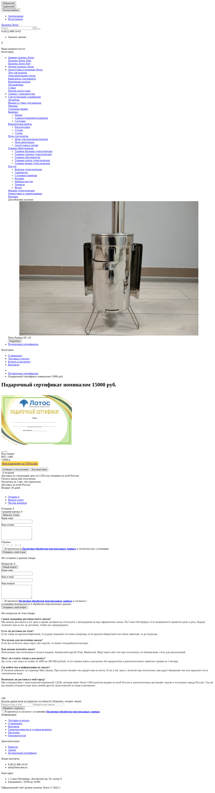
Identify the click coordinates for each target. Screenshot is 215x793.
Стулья (19, 130)
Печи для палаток (18, 136)
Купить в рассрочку (19, 361)
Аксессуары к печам (26, 145)
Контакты (13, 364)
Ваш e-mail (7, 576)
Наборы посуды (24, 181)
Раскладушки (22, 127)
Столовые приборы (26, 175)
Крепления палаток (19, 81)
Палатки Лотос (10, 24)
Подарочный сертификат (22, 753)
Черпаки (13, 105)
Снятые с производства (21, 93)
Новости (13, 746)
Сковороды (21, 172)
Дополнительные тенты (21, 75)
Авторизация (15, 16)
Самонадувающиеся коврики (31, 118)
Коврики (13, 112)
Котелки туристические (28, 169)
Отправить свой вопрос (15, 607)
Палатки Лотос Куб (19, 63)
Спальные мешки (18, 108)
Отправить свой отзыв (14, 552)
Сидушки (20, 121)
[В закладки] (2, 451)
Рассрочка (14, 732)
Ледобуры (13, 99)
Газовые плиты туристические (32, 160)
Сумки (12, 87)
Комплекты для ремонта (22, 78)
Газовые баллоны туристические (33, 151)
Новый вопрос (10, 567)
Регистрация (15, 19)
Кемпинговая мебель (20, 124)
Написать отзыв (11, 515)
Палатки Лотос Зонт (19, 60)
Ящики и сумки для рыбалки (24, 102)
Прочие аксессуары (19, 90)
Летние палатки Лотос (21, 66)
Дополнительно (10, 741)
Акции (12, 749)
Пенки (18, 115)
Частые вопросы (17, 502)
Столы (18, 133)
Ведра (18, 187)
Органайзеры (15, 84)
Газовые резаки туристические (32, 163)
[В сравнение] (6, 451)
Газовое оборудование (21, 148)
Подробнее (14, 341)
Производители (17, 735)
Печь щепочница (24, 142)
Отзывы (13, 496)
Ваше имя (7, 570)
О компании (15, 355)
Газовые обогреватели (27, 157)
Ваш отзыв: (7, 524)
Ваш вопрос (8, 583)
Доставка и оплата (18, 358)
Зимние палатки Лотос (21, 57)
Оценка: (6, 542)
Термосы (20, 184)
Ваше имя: (7, 518)
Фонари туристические (21, 190)
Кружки (19, 178)
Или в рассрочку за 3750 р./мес (20, 463)
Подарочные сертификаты (23, 344)
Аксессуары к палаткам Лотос (25, 69)
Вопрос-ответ (16, 499)
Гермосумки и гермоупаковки (25, 193)
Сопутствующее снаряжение (24, 96)
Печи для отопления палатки (31, 139)
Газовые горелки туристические (33, 154)
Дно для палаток (17, 72)
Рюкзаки (13, 196)
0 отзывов (8, 472)
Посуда (12, 166)
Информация (8, 714)
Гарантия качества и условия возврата (30, 729)
